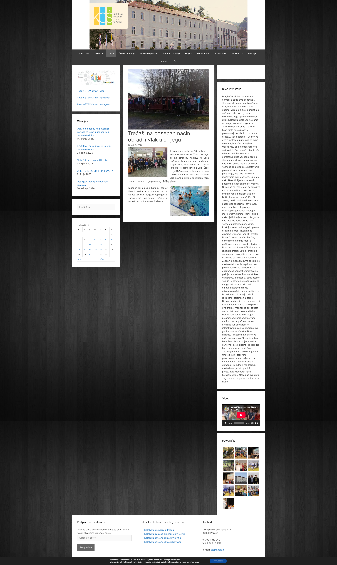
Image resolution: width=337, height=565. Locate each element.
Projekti (188, 53)
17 (79, 249)
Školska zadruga (127, 53)
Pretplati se (86, 547)
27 (95, 254)
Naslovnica (83, 53)
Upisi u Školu (221, 53)
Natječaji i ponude (148, 53)
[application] (241, 415)
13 (95, 244)
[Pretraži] (175, 61)
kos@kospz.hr (217, 549)
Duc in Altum (203, 53)
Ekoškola (236, 53)
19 (90, 249)
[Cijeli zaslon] (256, 423)
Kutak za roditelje (171, 53)
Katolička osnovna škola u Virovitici (162, 538)
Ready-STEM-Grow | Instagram (93, 104)
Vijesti (111, 53)
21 (101, 249)
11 (84, 244)
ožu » (102, 259)
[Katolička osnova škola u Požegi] (168, 24)
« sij (79, 259)
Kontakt (164, 61)
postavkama (193, 562)
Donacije (252, 53)
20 (95, 249)
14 (101, 244)
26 (90, 254)
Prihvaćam (218, 561)
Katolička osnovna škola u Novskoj (162, 542)
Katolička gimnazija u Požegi (159, 530)
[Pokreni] (225, 423)
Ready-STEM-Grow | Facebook (93, 97)
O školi (97, 53)
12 (90, 244)
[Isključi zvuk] (252, 423)
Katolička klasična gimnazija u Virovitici (164, 534)
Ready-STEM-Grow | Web (91, 91)
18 (84, 249)
